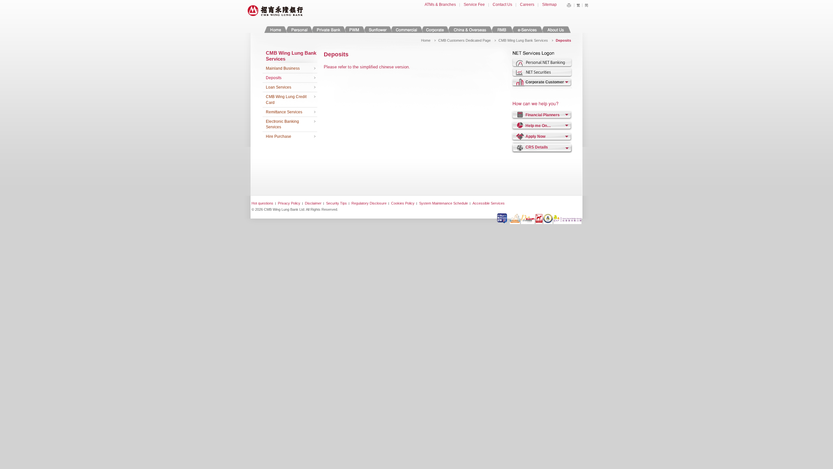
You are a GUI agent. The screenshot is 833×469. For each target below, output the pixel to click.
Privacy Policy (289, 203)
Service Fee (474, 4)
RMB (501, 29)
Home (275, 29)
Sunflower (377, 29)
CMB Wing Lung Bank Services (523, 40)
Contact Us (502, 4)
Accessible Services (488, 203)
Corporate (435, 29)
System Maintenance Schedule (443, 203)
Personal (299, 29)
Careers (527, 4)
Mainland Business (283, 68)
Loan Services (278, 87)
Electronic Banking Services (282, 124)
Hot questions (262, 203)
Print (569, 5)
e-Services (527, 29)
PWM (354, 29)
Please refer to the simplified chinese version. (367, 66)
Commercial (406, 29)
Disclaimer (313, 203)
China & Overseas (470, 29)
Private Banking (328, 29)
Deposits (273, 78)
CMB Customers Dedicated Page (464, 40)
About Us (555, 29)
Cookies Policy (403, 203)
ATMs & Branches (440, 4)
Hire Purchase (278, 136)
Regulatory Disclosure (369, 203)
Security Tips (336, 203)
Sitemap (549, 4)
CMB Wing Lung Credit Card (286, 99)
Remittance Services (284, 112)
